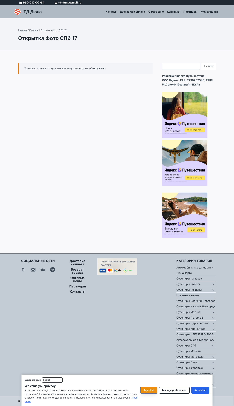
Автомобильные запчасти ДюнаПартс (193, 270)
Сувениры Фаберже (189, 367)
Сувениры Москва (188, 312)
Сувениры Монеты (188, 351)
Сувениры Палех (187, 362)
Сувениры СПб (186, 345)
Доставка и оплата (132, 11)
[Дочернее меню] (213, 268)
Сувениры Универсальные (193, 373)
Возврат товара (77, 271)
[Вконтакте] (43, 270)
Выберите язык (33, 380)
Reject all (148, 390)
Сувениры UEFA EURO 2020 (194, 334)
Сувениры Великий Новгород (196, 300)
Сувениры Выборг (188, 284)
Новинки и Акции (187, 295)
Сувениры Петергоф (189, 317)
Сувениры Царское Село (192, 323)
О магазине (156, 11)
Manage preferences (174, 390)
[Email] (33, 270)
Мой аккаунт (209, 11)
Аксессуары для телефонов (194, 340)
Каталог (111, 11)
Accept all (200, 390)
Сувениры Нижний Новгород (195, 306)
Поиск (208, 66)
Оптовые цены (77, 279)
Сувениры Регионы (189, 289)
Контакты (173, 11)
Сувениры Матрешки (190, 356)
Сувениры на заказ (189, 278)
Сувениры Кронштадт (190, 328)
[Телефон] (23, 270)
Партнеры (190, 11)
